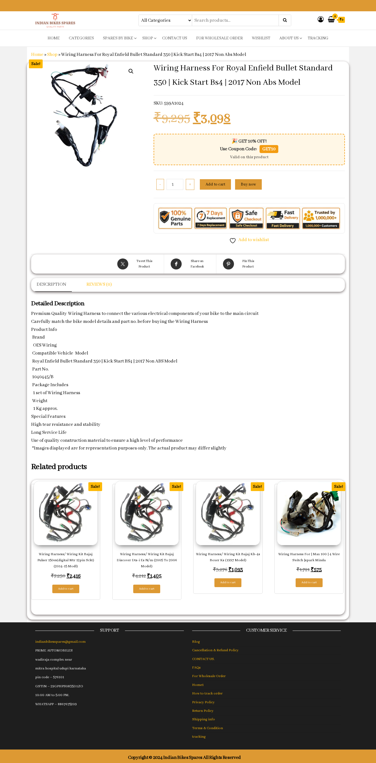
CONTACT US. (203, 659)
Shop (147, 38)
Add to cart (215, 184)
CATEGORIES (81, 38)
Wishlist (261, 38)
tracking (318, 38)
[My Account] (321, 20)
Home (37, 55)
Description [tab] (51, 284)
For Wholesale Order (219, 38)
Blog (196, 641)
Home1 (198, 685)
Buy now (248, 184)
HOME (54, 38)
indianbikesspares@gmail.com (60, 641)
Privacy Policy (203, 702)
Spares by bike (118, 38)
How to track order (207, 693)
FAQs (196, 667)
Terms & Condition (207, 728)
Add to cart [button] (65, 589)
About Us (289, 38)
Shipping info (203, 719)
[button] (131, 71)
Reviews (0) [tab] (99, 284)
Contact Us (174, 38)
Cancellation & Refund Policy (215, 650)
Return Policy (203, 710)
